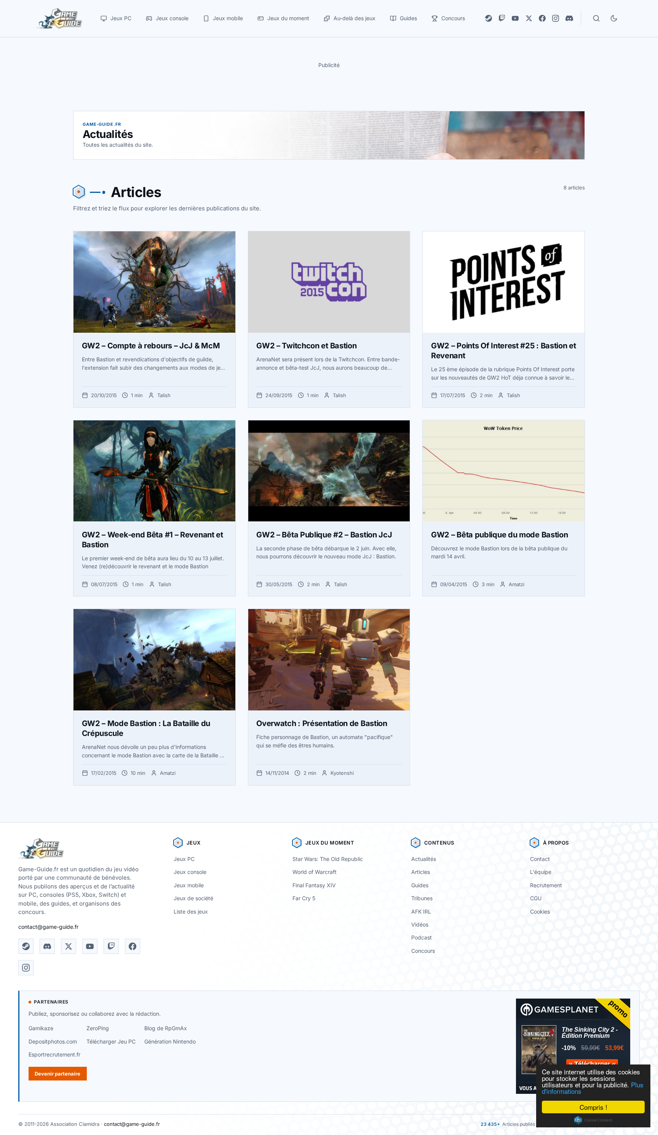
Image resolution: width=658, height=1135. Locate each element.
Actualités (423, 859)
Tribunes (422, 898)
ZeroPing (97, 1028)
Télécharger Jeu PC (111, 1041)
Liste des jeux (191, 911)
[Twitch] (502, 18)
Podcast (421, 937)
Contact (540, 859)
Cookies (540, 911)
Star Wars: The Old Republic (327, 859)
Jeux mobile (189, 885)
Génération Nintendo (170, 1041)
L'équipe (540, 872)
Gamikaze (41, 1028)
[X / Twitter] (529, 18)
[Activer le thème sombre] (613, 18)
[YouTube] (515, 18)
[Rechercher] (596, 18)
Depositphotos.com (53, 1041)
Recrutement (546, 885)
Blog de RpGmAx (165, 1028)
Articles (420, 872)
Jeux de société (193, 898)
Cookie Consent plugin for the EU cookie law (593, 1120)
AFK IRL (421, 911)
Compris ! (593, 1107)
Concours (423, 950)
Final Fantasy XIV (314, 885)
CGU (535, 898)
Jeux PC (184, 859)
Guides (419, 885)
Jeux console (190, 872)
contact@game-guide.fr (48, 926)
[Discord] (569, 18)
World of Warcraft (314, 872)
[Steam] (488, 18)
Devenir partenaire (57, 1074)
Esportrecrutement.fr (54, 1054)
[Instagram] (555, 18)
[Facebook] (542, 18)
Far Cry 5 (303, 898)
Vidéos (419, 924)
